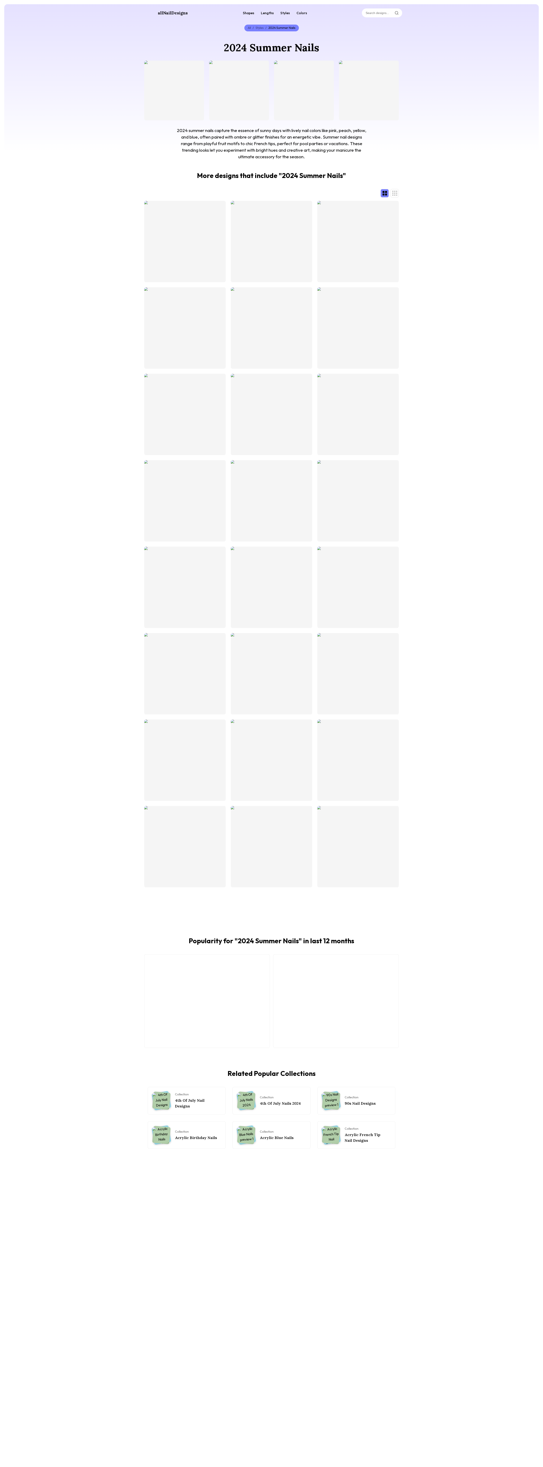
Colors (302, 13)
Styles (285, 13)
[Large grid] (385, 193)
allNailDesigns (173, 12)
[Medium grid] (394, 193)
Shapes (248, 13)
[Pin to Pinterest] (149, 66)
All (249, 28)
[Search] (396, 13)
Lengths (267, 13)
